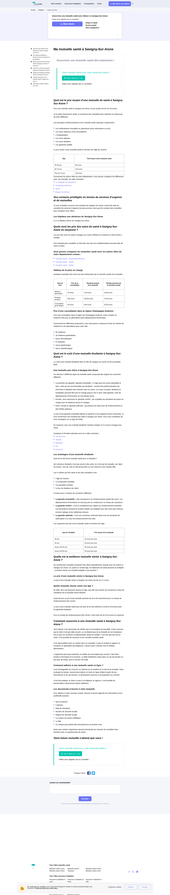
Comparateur (89, 4)
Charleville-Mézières (63, 185)
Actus (99, 4)
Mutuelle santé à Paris (93, 869)
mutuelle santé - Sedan (64, 262)
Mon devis (68, 24)
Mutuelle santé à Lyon (57, 869)
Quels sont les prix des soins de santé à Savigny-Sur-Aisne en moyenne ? (41, 63)
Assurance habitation (72, 4)
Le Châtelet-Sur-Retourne (65, 182)
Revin (57, 189)
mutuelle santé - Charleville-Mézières (70, 259)
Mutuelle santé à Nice (57, 871)
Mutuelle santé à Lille (93, 871)
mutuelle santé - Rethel (64, 265)
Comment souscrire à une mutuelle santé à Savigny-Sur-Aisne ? (41, 79)
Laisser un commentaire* (60, 783)
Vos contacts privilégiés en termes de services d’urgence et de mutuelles (41, 57)
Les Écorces (60, 436)
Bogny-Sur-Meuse (62, 192)
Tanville (58, 440)
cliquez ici (106, 803)
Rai (56, 446)
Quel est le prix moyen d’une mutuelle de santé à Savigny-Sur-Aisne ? (40, 50)
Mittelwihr (59, 443)
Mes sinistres (56, 4)
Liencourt (59, 449)
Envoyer (85, 799)
